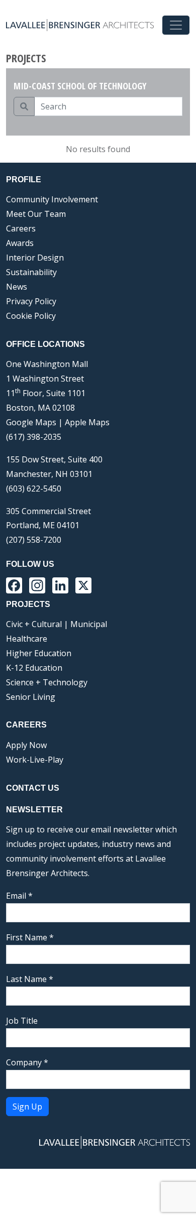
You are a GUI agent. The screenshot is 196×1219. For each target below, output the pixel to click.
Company (27, 1062)
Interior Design (35, 257)
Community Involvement (52, 199)
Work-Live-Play (34, 759)
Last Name (29, 979)
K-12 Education (34, 667)
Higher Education (38, 653)
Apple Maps (87, 422)
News (16, 286)
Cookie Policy (31, 315)
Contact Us (32, 788)
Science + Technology (46, 682)
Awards (20, 243)
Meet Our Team (36, 213)
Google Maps (31, 422)
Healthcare (26, 638)
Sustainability (31, 272)
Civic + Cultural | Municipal (56, 624)
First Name (30, 937)
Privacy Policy (31, 301)
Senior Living (30, 696)
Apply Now (26, 745)
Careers (21, 228)
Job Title (22, 1020)
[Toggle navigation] (176, 25)
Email (19, 895)
